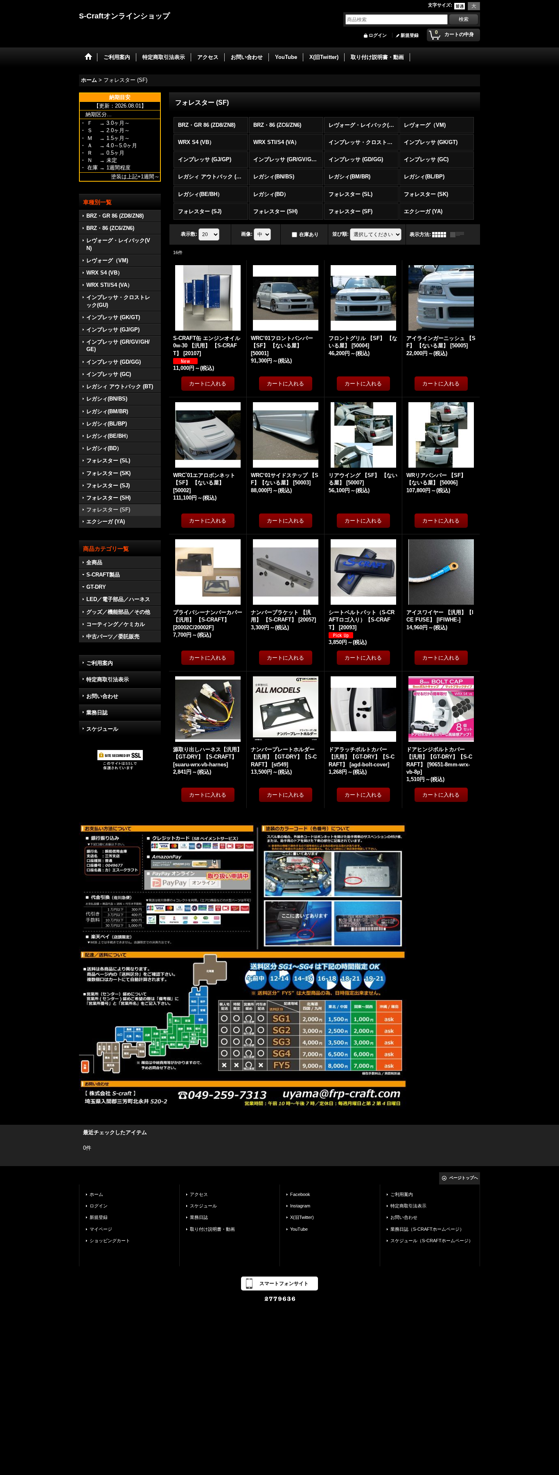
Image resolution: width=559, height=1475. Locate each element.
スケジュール (102, 729)
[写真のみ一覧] (441, 234)
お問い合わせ (102, 696)
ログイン (378, 35)
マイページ (101, 1229)
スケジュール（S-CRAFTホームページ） (431, 1240)
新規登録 (410, 35)
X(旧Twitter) (302, 1217)
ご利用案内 (99, 663)
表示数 (189, 234)
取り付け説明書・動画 (212, 1229)
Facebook (300, 1194)
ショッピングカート (110, 1240)
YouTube (299, 1229)
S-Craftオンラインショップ (124, 16)
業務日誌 (97, 712)
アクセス (199, 1194)
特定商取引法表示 (107, 679)
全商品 (94, 562)
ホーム (96, 1194)
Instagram (300, 1205)
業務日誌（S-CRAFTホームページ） (427, 1229)
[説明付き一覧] (459, 234)
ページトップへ (463, 1177)
